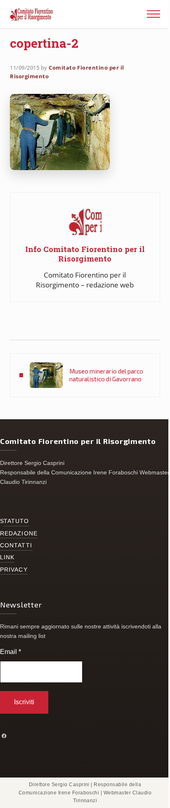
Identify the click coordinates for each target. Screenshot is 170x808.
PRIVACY (14, 570)
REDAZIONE (19, 533)
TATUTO (16, 521)
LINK (7, 557)
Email (10, 651)
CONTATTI (16, 545)
